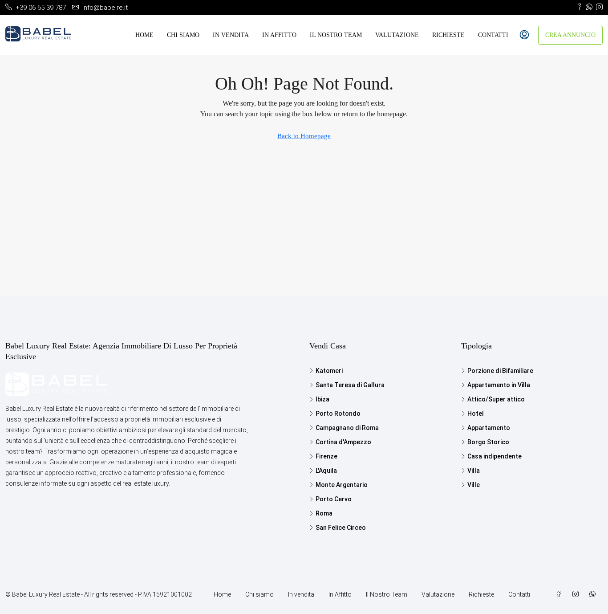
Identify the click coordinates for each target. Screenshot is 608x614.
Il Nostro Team (336, 35)
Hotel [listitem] (475, 413)
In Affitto (279, 35)
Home (144, 35)
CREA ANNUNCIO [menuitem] (570, 35)
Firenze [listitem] (326, 456)
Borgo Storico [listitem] (488, 442)
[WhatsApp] (594, 594)
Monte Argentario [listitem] (342, 484)
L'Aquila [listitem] (326, 470)
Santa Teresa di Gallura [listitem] (350, 385)
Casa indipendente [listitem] (494, 456)
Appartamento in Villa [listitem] (498, 385)
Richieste (448, 35)
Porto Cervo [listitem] (334, 499)
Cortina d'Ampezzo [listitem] (343, 442)
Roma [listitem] (324, 513)
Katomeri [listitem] (329, 370)
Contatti (493, 35)
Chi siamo (183, 35)
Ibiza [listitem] (322, 399)
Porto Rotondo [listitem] (338, 413)
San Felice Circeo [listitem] (341, 527)
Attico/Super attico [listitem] (496, 399)
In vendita (231, 35)
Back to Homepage (304, 135)
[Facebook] (560, 594)
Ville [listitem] (473, 484)
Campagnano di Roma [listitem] (347, 427)
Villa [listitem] (473, 470)
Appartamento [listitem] (488, 427)
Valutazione (397, 35)
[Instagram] (577, 594)
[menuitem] (524, 35)
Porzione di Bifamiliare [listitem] (500, 370)
